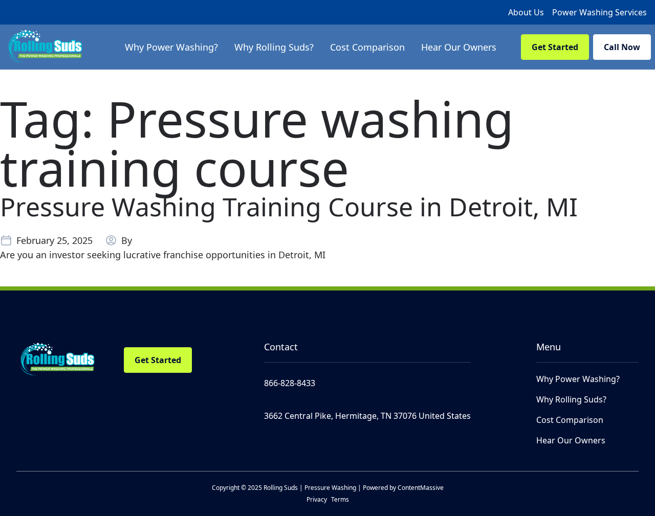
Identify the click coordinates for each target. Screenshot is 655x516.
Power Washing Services (599, 12)
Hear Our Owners (570, 440)
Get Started (555, 47)
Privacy (317, 499)
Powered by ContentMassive (403, 487)
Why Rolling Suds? (571, 399)
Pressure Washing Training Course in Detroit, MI (289, 206)
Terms (340, 499)
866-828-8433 (289, 383)
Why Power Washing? (578, 379)
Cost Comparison (569, 419)
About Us (526, 12)
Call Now (622, 47)
